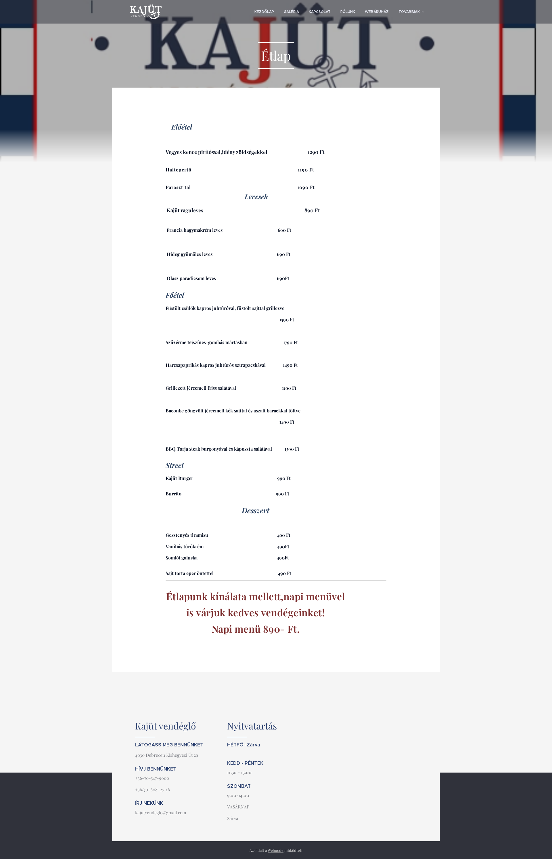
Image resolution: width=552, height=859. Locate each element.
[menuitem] (264, 12)
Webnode (275, 850)
